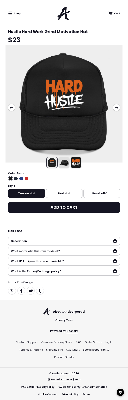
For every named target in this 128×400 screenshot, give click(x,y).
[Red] (26, 178)
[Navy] (16, 178)
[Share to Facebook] (21, 291)
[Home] (63, 13)
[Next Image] (116, 107)
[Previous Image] (12, 107)
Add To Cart (64, 207)
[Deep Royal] (21, 178)
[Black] (10, 178)
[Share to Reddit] (31, 291)
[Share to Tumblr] (40, 291)
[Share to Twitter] (12, 291)
